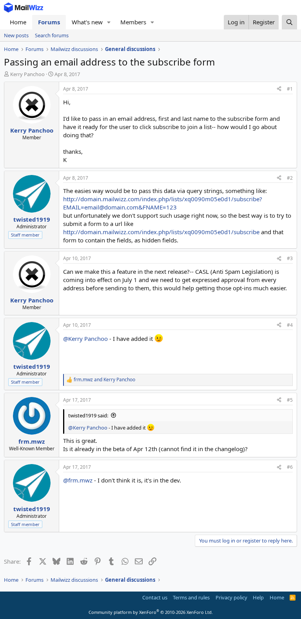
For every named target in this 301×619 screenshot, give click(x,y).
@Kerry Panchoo (85, 338)
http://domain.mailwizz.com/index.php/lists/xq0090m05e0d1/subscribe (161, 232)
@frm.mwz (77, 480)
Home (18, 22)
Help (258, 597)
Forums (49, 22)
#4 (290, 325)
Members (133, 22)
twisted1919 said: (88, 415)
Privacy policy (231, 597)
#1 (290, 89)
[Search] (289, 22)
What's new (87, 22)
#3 (290, 258)
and (104, 380)
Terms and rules (191, 597)
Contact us (154, 597)
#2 (290, 178)
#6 (290, 467)
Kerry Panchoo (27, 74)
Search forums (52, 35)
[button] (108, 22)
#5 (290, 400)
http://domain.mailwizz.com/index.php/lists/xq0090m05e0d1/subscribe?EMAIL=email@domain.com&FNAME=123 (162, 203)
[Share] (279, 89)
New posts (16, 35)
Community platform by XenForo (151, 612)
